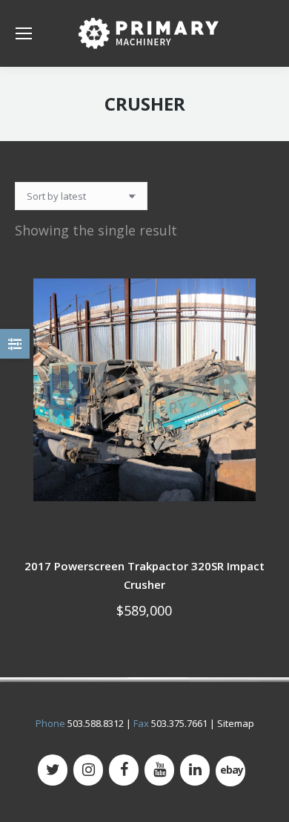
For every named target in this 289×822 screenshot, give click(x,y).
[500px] (230, 771)
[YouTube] (159, 770)
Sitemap (235, 723)
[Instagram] (88, 770)
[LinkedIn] (195, 770)
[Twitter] (52, 770)
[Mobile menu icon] (24, 33)
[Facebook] (124, 770)
